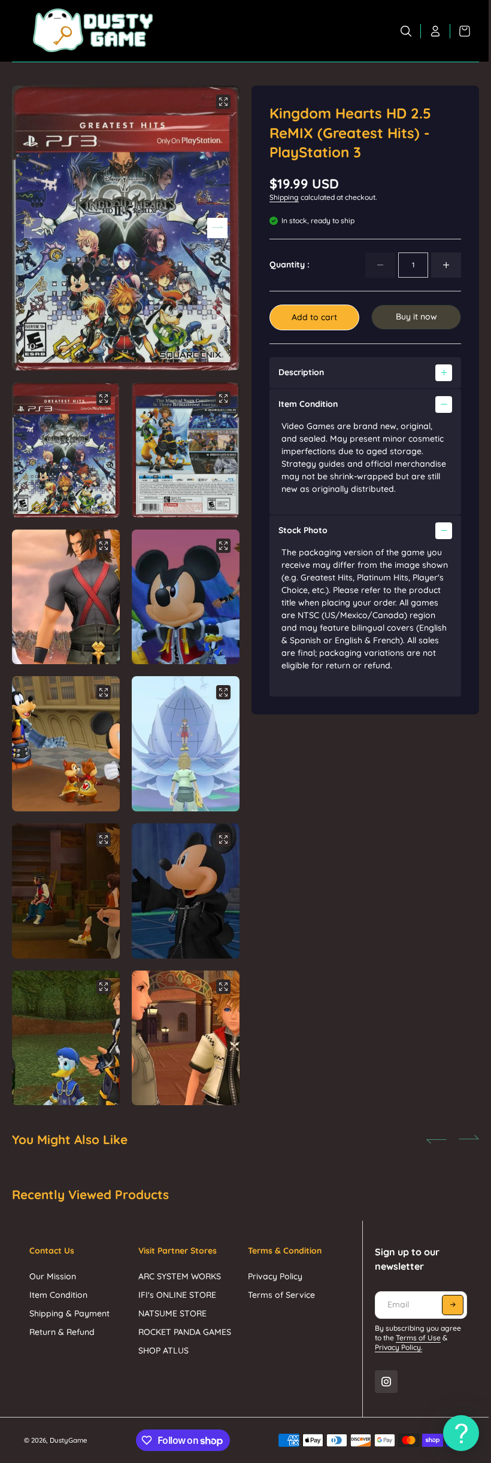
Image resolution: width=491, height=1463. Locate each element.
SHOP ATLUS (162, 1341)
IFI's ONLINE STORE (176, 1285)
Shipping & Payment (69, 1303)
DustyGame (68, 1430)
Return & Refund (62, 1322)
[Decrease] (380, 265)
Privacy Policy (272, 1266)
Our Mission (52, 1266)
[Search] (406, 31)
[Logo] (93, 30)
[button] (217, 228)
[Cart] (460, 31)
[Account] (435, 31)
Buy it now (416, 316)
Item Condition (58, 1285)
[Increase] (446, 265)
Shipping (284, 197)
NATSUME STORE (171, 1303)
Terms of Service (278, 1285)
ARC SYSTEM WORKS (178, 1266)
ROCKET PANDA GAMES (183, 1322)
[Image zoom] (223, 102)
